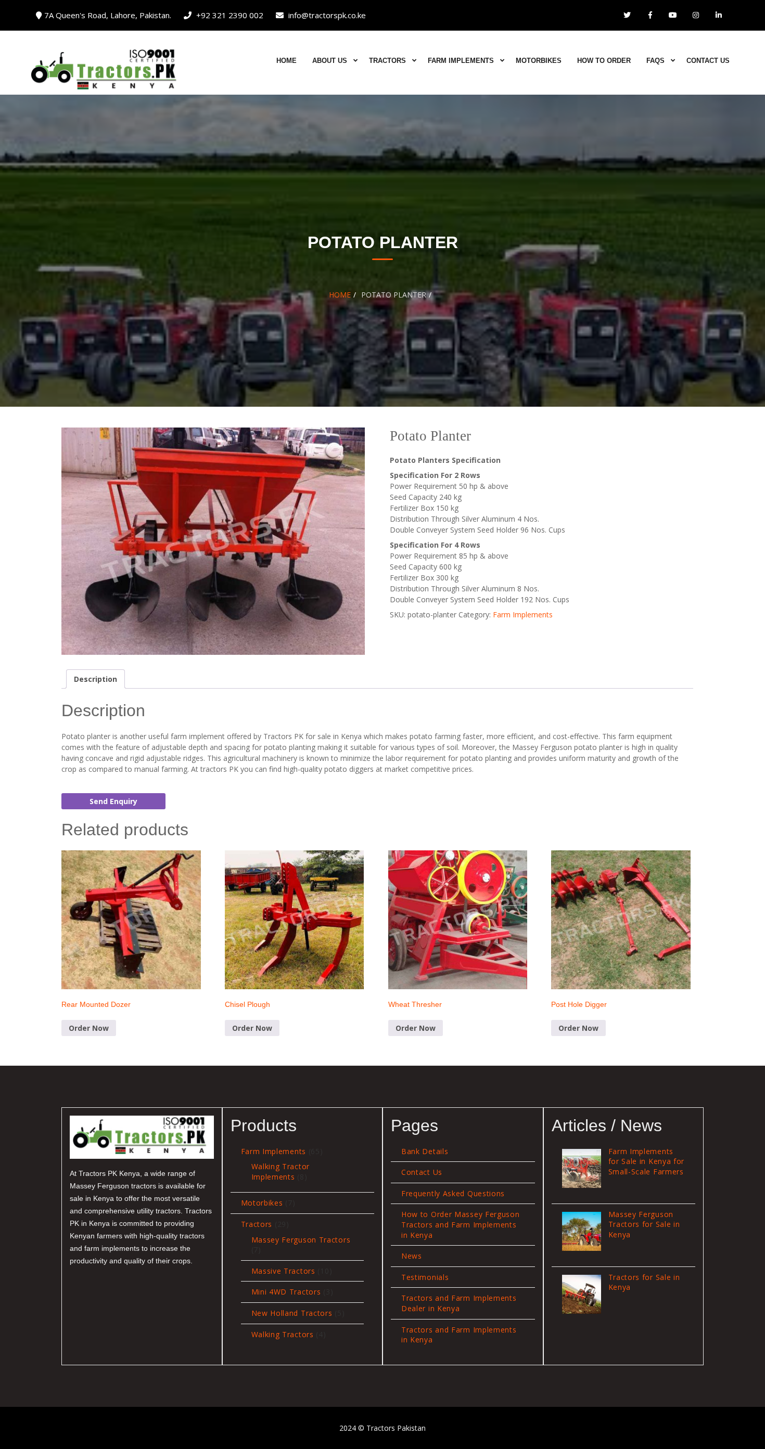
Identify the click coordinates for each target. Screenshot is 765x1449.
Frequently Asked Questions (453, 1193)
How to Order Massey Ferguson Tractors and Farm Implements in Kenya (460, 1224)
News (411, 1256)
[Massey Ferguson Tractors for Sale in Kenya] (581, 1231)
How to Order (604, 60)
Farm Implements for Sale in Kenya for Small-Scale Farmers (646, 1161)
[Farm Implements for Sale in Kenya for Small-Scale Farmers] (581, 1168)
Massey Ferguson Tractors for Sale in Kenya (644, 1224)
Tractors (387, 60)
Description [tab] (95, 679)
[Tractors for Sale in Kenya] (581, 1294)
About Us (329, 60)
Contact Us (708, 60)
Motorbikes (539, 60)
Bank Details (424, 1151)
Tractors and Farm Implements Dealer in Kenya (459, 1303)
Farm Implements (461, 60)
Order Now (89, 1028)
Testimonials (425, 1277)
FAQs (655, 60)
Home (286, 60)
